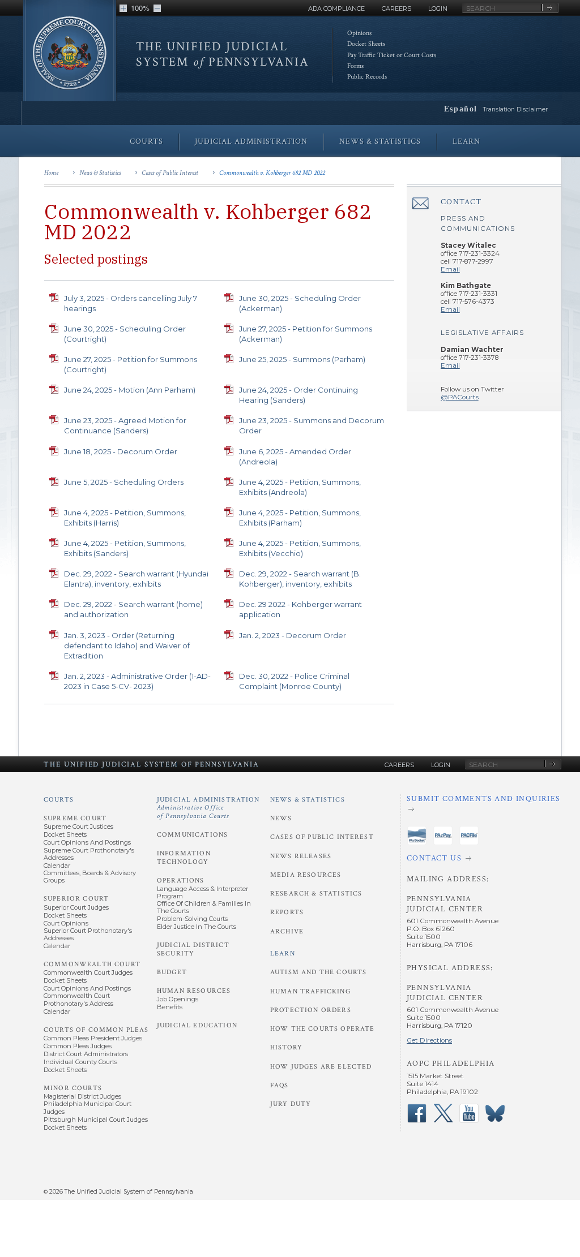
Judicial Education (197, 1025)
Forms (355, 66)
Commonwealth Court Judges (88, 972)
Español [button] (460, 108)
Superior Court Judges (76, 907)
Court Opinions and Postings (87, 842)
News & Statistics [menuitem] (380, 141)
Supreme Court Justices (78, 826)
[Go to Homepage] (69, 58)
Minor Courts (73, 1088)
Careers (396, 8)
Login (437, 8)
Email (450, 269)
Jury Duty (290, 1104)
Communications (192, 834)
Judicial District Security (193, 949)
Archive (287, 931)
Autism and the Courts (318, 972)
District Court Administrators (86, 1054)
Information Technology (184, 857)
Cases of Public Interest (170, 173)
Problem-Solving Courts (192, 919)
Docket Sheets (366, 44)
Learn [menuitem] (466, 141)
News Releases (300, 856)
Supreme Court (75, 818)
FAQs (279, 1085)
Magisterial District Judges (82, 1096)
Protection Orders (310, 1010)
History (286, 1047)
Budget (172, 972)
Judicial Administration (208, 807)
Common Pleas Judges (78, 1046)
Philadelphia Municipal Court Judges (87, 1107)
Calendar (57, 865)
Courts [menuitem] (146, 141)
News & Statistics (100, 173)
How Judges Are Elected (321, 1066)
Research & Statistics (316, 893)
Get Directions (429, 1040)
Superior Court (76, 898)
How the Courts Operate (322, 1028)
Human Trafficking (310, 991)
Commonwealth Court (92, 964)
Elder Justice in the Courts (196, 927)
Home (51, 173)
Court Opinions (66, 923)
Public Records (367, 76)
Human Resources (194, 991)
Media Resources (305, 875)
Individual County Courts (80, 1062)
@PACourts (460, 397)
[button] (123, 8)
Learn (282, 953)
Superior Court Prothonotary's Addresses (88, 934)
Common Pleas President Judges (93, 1038)
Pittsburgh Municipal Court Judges (96, 1119)
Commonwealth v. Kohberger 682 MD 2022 (272, 173)
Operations (180, 880)
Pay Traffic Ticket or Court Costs (391, 55)
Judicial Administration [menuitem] (251, 141)
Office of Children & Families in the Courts (204, 907)
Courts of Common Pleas (96, 1030)
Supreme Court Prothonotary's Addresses (89, 854)
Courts (59, 799)
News (281, 818)
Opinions (359, 33)
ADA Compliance (336, 8)
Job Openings (177, 999)
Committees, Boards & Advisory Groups (90, 876)
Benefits (169, 1007)
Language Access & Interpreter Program (202, 892)
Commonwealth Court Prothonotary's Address (78, 999)
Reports (287, 912)
